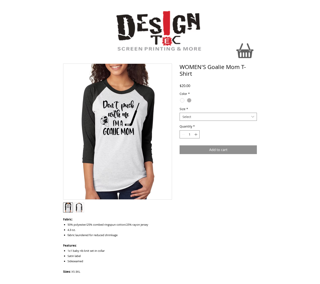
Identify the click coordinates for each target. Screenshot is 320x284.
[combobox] (218, 117)
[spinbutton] (190, 134)
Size (184, 109)
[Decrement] (183, 134)
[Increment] (196, 134)
